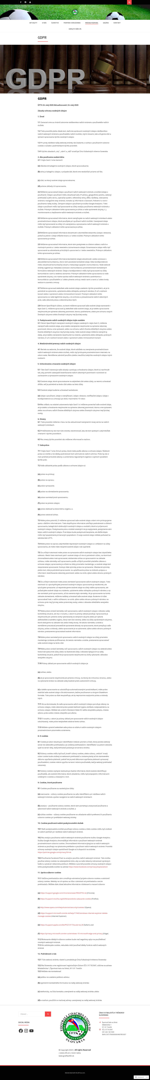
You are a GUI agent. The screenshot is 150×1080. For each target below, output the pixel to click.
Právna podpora (91, 23)
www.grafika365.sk (66, 1056)
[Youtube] (30, 2)
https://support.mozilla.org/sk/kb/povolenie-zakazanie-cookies (65, 899)
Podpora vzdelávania (72, 23)
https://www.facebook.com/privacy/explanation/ (88, 867)
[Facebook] (20, 2)
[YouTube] (31, 1030)
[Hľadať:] (31, 1014)
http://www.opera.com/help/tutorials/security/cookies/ (62, 907)
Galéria (106, 23)
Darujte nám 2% (75, 29)
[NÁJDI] (48, 1014)
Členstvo (55, 23)
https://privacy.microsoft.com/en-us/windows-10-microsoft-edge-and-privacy (71, 933)
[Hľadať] (129, 2)
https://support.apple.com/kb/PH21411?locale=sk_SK (61, 925)
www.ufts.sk (65, 1053)
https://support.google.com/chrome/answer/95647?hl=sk (64, 893)
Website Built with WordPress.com (75, 1073)
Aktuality (33, 23)
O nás (44, 23)
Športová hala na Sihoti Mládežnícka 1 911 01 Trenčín (109, 1024)
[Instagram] (25, 2)
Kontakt (117, 23)
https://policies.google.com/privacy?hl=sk (54, 852)
